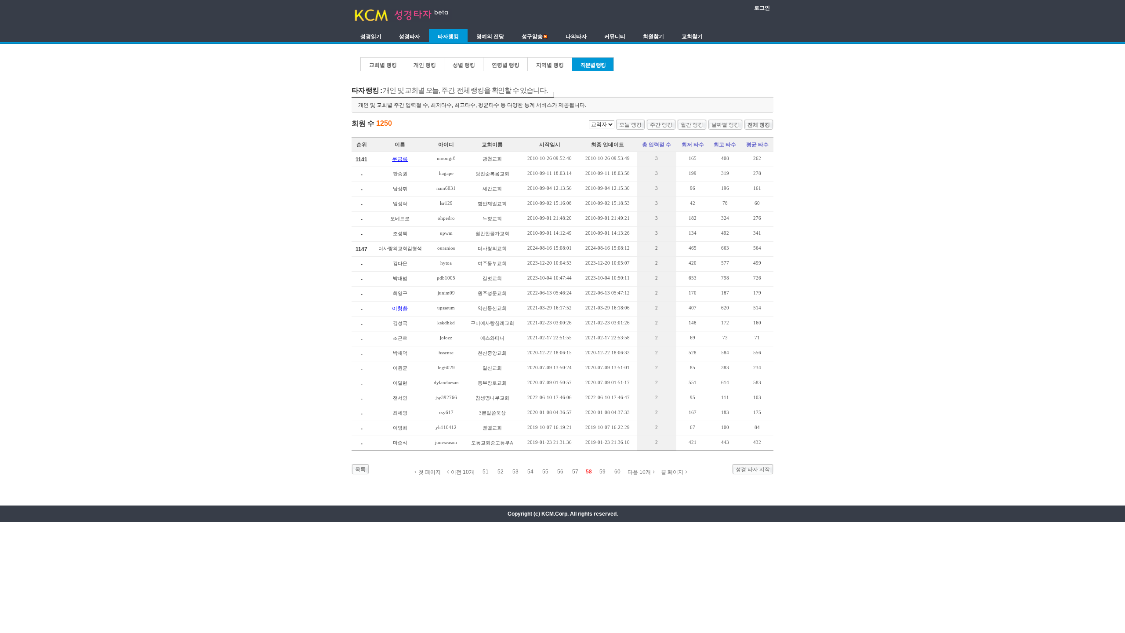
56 (560, 472)
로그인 (762, 8)
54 (530, 472)
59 (602, 472)
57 (575, 472)
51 (486, 472)
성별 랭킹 (464, 65)
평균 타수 (757, 145)
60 (617, 472)
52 (500, 472)
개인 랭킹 (425, 65)
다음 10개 (639, 472)
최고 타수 (725, 145)
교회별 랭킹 (383, 65)
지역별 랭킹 (550, 65)
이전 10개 (462, 472)
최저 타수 (693, 145)
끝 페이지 (672, 472)
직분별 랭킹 (593, 65)
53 (515, 472)
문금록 (400, 159)
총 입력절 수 (656, 145)
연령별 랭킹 (505, 65)
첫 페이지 (429, 472)
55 (545, 472)
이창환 (400, 309)
